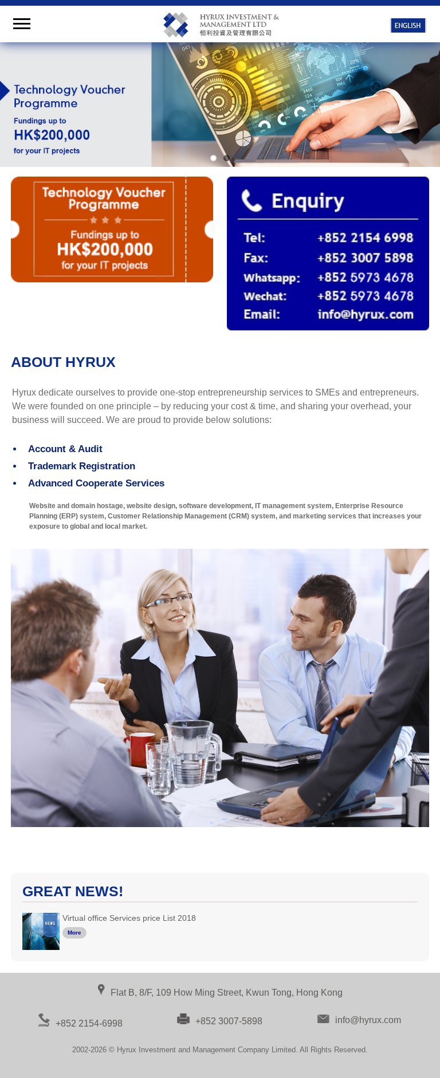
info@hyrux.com (368, 1020)
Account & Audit (65, 449)
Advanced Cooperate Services (96, 483)
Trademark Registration (81, 466)
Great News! (72, 891)
